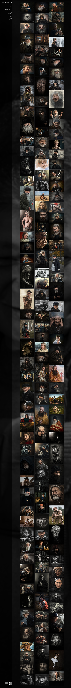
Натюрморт (11, 15)
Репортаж (11, 10)
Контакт (11, 18)
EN (11, 686)
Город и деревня (10, 7)
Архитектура (10, 13)
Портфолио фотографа (9, 4)
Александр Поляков (7, 3)
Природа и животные (9, 9)
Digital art (11, 16)
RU (10, 686)
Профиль (11, 19)
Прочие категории (9, 12)
